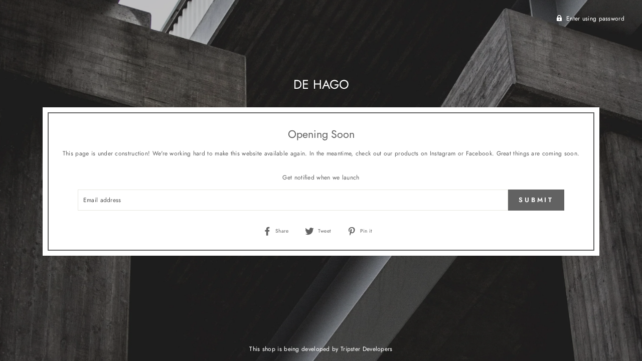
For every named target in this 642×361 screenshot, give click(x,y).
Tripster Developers (367, 348)
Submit (536, 200)
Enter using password (595, 18)
